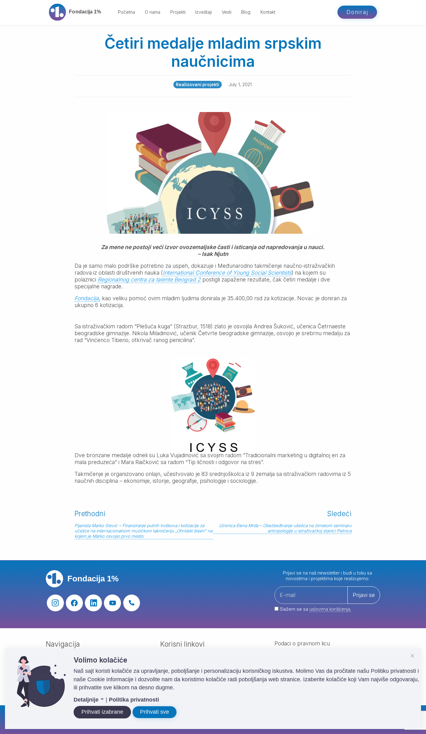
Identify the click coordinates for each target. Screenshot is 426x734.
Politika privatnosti (134, 700)
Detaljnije (87, 700)
